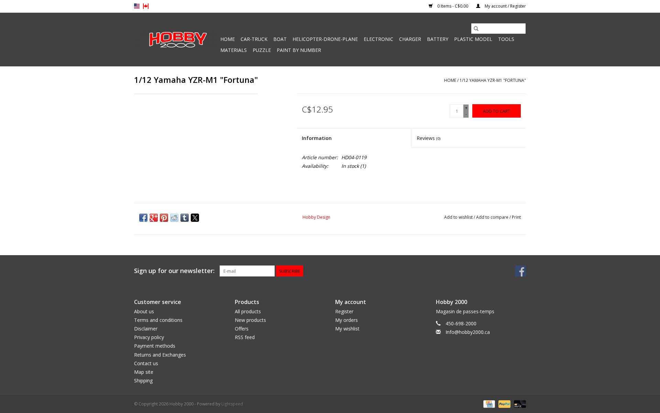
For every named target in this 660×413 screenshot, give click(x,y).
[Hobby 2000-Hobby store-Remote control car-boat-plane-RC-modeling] (176, 39)
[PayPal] (504, 404)
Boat (280, 39)
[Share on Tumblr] (184, 218)
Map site (143, 372)
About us (144, 311)
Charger (410, 39)
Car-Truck (254, 39)
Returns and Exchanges (160, 354)
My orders (346, 320)
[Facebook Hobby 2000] (520, 270)
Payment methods (154, 346)
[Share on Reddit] (174, 218)
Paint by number (299, 50)
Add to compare (492, 217)
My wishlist (347, 328)
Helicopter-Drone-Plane (325, 39)
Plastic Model (473, 39)
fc (145, 6)
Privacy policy (149, 337)
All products (248, 311)
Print (516, 217)
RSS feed (245, 337)
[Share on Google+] (154, 218)
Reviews (428, 138)
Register (344, 311)
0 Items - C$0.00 (452, 6)
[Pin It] (164, 218)
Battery (437, 39)
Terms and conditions (158, 320)
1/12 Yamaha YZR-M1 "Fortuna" (493, 80)
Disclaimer (145, 328)
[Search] (476, 28)
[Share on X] (195, 218)
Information (317, 138)
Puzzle (262, 50)
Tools (506, 39)
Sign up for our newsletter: (174, 270)
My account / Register (505, 6)
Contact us (146, 363)
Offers (242, 328)
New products (250, 320)
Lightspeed (232, 404)
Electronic (378, 39)
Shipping (143, 380)
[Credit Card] (488, 404)
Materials (233, 50)
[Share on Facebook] (143, 218)
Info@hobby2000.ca (468, 332)
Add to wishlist (459, 217)
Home (227, 39)
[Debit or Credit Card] (519, 404)
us (137, 6)
